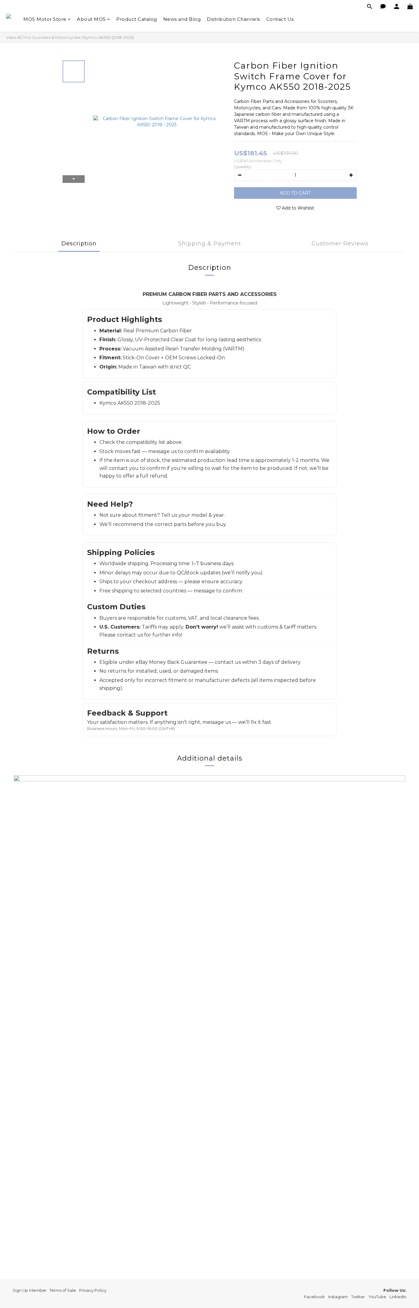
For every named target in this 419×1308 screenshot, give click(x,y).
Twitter (358, 1296)
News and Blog (182, 19)
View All (13, 37)
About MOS (91, 19)
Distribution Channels (233, 19)
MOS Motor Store (45, 19)
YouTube (377, 1296)
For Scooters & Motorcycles (52, 37)
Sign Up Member (30, 1290)
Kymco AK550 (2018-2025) (108, 37)
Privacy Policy (92, 1290)
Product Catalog (136, 19)
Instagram (338, 1296)
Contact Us (280, 19)
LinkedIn (398, 1296)
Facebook (314, 1296)
